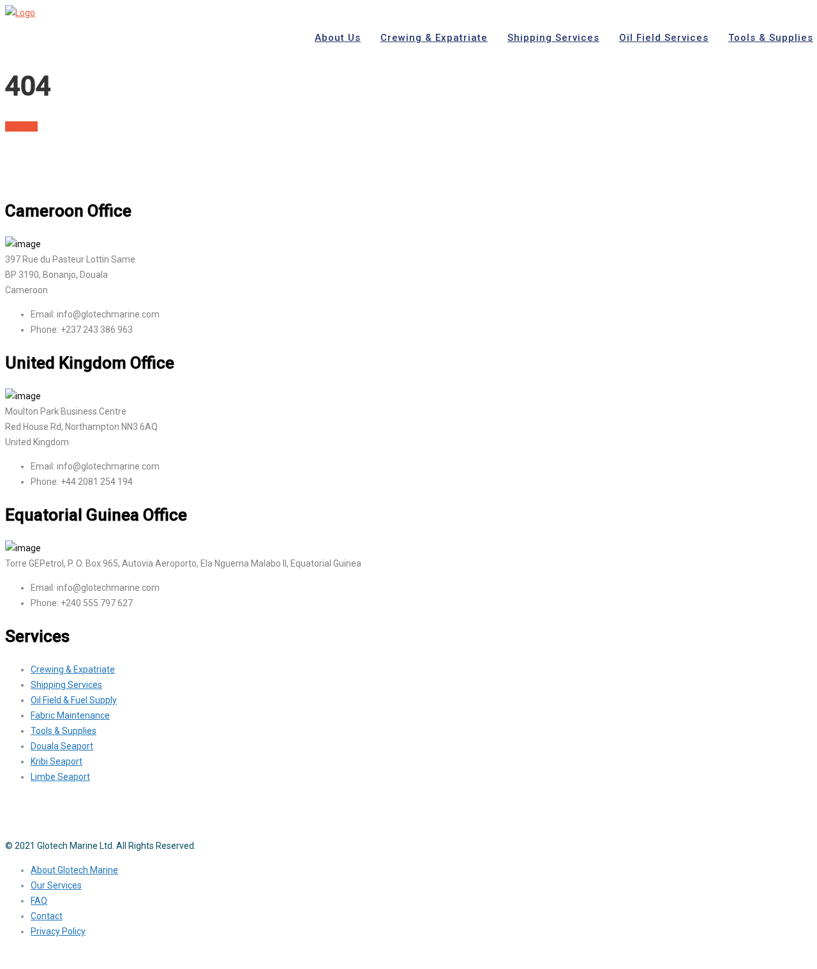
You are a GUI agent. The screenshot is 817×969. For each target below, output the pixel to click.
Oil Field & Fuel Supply (74, 700)
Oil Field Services (663, 37)
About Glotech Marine (74, 870)
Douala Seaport (62, 746)
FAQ (39, 901)
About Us (338, 37)
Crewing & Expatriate (434, 37)
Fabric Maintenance (70, 715)
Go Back (21, 126)
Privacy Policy (58, 931)
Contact (47, 916)
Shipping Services (553, 37)
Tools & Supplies (63, 731)
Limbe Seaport (60, 777)
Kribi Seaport (56, 761)
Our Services (56, 885)
